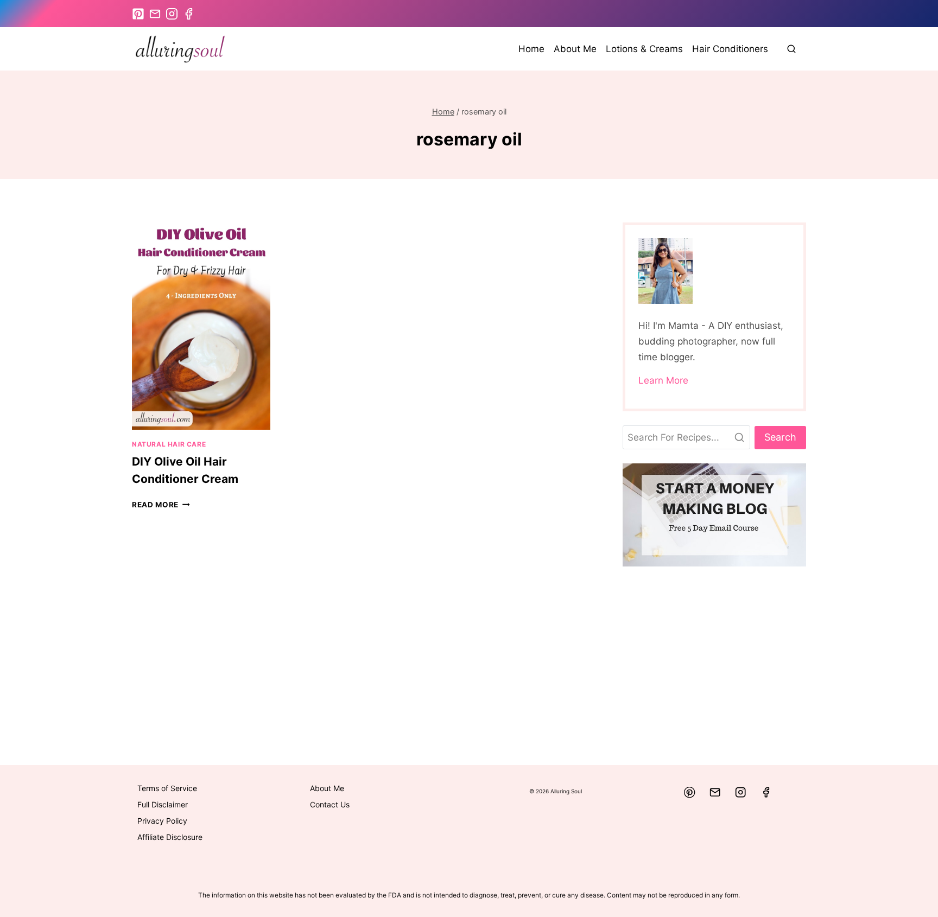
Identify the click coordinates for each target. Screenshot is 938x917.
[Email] (715, 792)
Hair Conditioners (730, 48)
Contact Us (330, 804)
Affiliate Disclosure (169, 837)
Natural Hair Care (169, 444)
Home (531, 48)
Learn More (663, 380)
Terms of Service (167, 788)
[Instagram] (741, 792)
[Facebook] (766, 792)
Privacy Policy (162, 820)
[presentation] (201, 326)
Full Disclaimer (162, 804)
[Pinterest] (690, 792)
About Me (575, 48)
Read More (161, 504)
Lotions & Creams (644, 48)
